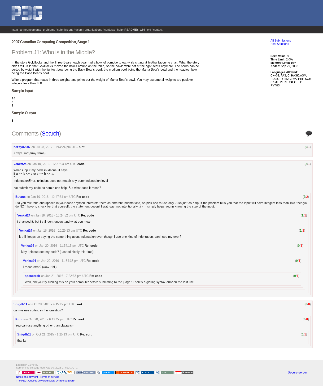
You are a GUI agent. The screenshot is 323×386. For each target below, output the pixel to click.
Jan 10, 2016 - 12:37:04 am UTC (54, 164)
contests (109, 29)
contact (157, 29)
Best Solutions (280, 44)
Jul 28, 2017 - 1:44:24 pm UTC (57, 147)
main (15, 29)
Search (50, 133)
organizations (93, 29)
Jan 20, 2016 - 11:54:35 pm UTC (63, 261)
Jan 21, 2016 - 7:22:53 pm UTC (66, 276)
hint (81, 147)
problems (49, 29)
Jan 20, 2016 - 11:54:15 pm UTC (61, 245)
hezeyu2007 (22, 147)
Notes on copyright (27, 376)
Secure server (297, 372)
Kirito (19, 319)
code (80, 164)
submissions (65, 29)
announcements (30, 29)
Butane (20, 197)
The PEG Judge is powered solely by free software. (45, 380)
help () (127, 29)
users (79, 29)
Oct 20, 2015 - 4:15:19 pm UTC (53, 304)
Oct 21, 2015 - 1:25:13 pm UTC (57, 334)
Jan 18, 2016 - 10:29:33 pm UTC (59, 230)
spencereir (32, 276)
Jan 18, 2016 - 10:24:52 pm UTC (57, 215)
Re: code (82, 197)
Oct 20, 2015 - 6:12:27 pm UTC (50, 319)
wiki (142, 29)
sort (79, 304)
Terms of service (49, 376)
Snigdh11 (20, 304)
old (149, 29)
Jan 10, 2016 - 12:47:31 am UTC (53, 197)
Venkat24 (19, 164)
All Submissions (281, 40)
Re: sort (78, 319)
